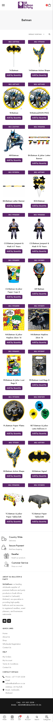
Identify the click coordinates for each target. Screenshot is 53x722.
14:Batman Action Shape (39, 70)
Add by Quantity (14, 75)
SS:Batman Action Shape (13, 471)
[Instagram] (9, 621)
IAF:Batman (39, 289)
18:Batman (13, 112)
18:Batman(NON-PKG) (39, 112)
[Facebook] (4, 621)
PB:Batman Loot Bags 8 (39, 380)
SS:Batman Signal (39, 471)
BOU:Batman (39, 201)
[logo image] (25, 4)
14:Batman (13, 70)
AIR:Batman (14, 155)
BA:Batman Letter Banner (14, 201)
